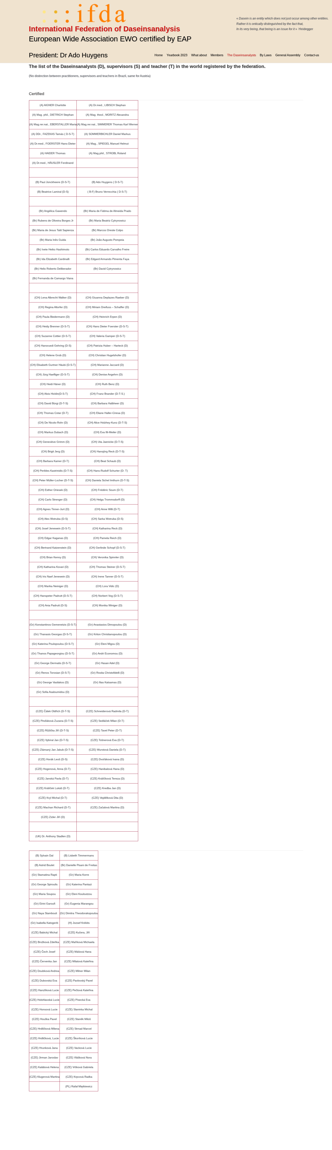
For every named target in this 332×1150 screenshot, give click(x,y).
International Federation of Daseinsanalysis (104, 29)
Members (217, 55)
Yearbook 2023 (177, 55)
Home (158, 55)
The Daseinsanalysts (241, 55)
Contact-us (311, 55)
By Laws (265, 55)
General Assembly (287, 55)
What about (199, 55)
